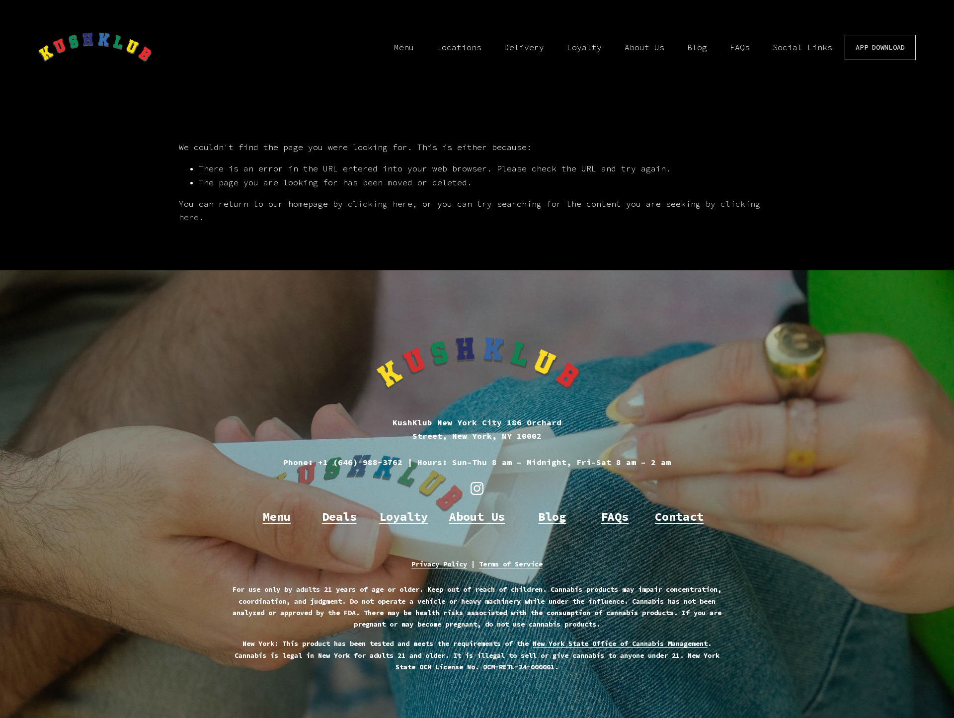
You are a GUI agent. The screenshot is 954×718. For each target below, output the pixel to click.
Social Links (802, 47)
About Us (644, 47)
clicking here (380, 204)
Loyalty (584, 47)
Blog (697, 47)
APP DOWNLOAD (880, 47)
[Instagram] (477, 488)
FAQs (740, 47)
